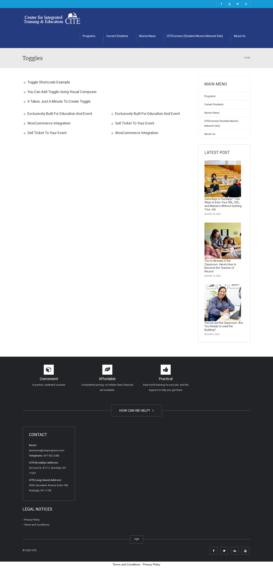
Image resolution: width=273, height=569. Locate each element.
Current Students (117, 36)
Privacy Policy (32, 519)
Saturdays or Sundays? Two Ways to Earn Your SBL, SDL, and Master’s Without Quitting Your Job (223, 204)
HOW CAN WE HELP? (135, 410)
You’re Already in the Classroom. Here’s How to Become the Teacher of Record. (220, 266)
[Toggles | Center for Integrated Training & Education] (52, 17)
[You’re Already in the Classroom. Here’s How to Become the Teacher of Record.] (222, 241)
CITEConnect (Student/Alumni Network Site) (195, 36)
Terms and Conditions (36, 524)
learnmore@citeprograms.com (46, 450)
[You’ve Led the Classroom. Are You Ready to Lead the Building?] (222, 302)
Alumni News (147, 36)
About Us (239, 36)
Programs (89, 36)
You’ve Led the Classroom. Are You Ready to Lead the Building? (223, 326)
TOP (136, 539)
